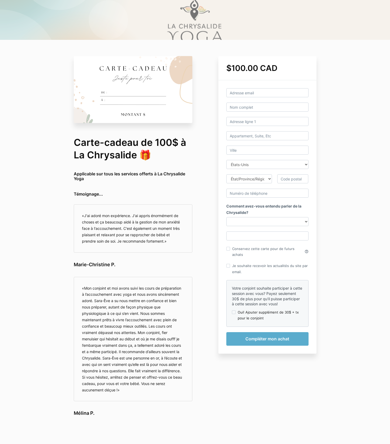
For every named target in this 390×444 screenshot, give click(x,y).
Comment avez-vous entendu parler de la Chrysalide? (263, 209)
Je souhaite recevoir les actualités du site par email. (270, 269)
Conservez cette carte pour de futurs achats (270, 252)
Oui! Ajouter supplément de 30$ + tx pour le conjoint (268, 315)
